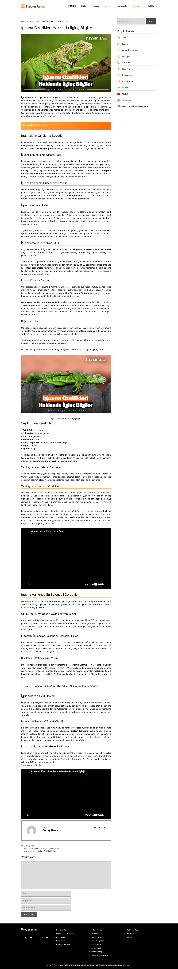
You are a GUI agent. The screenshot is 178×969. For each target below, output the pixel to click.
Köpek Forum (61, 941)
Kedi (123, 37)
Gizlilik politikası (132, 930)
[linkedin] (94, 827)
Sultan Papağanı (97, 930)
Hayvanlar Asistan (63, 944)
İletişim (129, 937)
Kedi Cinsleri (96, 937)
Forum (72, 6)
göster (44, 125)
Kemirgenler (122, 6)
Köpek (124, 44)
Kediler (84, 6)
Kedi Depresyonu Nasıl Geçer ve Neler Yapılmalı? (43, 848)
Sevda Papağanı (97, 948)
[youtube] (103, 827)
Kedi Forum (60, 937)
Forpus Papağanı (97, 952)
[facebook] (25, 937)
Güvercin (125, 62)
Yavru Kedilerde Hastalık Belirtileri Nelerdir (40, 851)
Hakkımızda (131, 933)
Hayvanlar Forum (62, 930)
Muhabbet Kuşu (129, 50)
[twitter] (31, 937)
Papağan (125, 56)
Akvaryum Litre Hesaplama (134, 106)
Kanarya (125, 69)
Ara (151, 21)
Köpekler (95, 6)
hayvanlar (127, 965)
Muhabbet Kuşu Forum (65, 933)
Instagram (126, 100)
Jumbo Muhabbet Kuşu (100, 955)
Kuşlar (106, 6)
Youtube (125, 94)
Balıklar (151, 6)
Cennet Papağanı (97, 941)
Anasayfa (24, 21)
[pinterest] (36, 937)
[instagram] (99, 827)
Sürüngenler (137, 6)
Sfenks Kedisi (96, 944)
